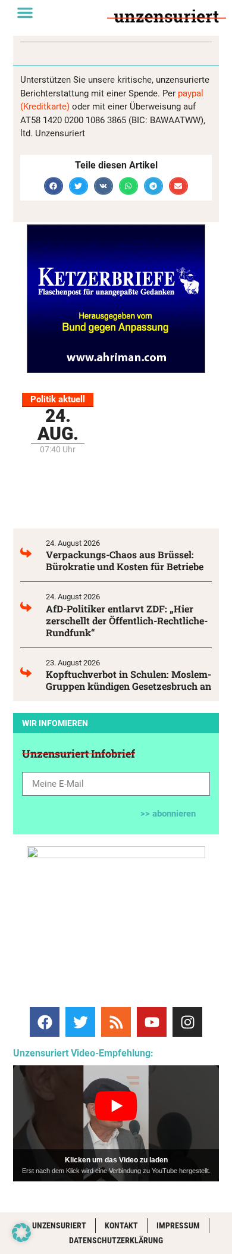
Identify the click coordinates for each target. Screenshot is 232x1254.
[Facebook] (44, 1022)
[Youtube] (152, 1022)
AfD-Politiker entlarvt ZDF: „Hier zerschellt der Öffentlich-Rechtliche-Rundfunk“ (127, 620)
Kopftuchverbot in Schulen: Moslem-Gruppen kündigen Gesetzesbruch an (128, 680)
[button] (24, 12)
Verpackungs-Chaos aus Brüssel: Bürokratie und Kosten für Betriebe (124, 560)
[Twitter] (80, 1022)
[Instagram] (187, 1022)
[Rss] (116, 1022)
